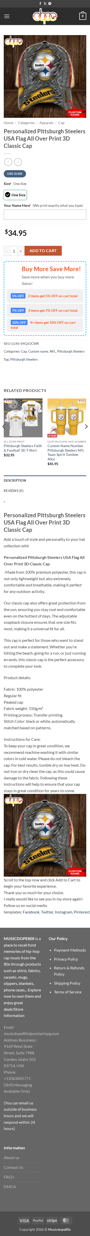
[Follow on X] (45, 4)
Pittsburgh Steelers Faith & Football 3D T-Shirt (23, 448)
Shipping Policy (67, 983)
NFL (53, 351)
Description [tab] (15, 480)
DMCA (10, 1186)
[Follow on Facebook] (40, 4)
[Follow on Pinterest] (49, 4)
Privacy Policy (66, 959)
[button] (7, 16)
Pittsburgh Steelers (71, 351)
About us (12, 1157)
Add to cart (43, 250)
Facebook (31, 911)
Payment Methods (70, 950)
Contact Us (13, 1167)
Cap (61, 123)
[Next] (86, 436)
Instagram (63, 911)
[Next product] (8, 162)
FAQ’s (9, 1176)
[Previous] (4, 436)
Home (8, 123)
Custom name (38, 351)
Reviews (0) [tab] (14, 491)
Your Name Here (17, 205)
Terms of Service (68, 991)
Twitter (47, 911)
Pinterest (82, 911)
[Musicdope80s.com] (45, 16)
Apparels (47, 123)
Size (8, 183)
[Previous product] (18, 162)
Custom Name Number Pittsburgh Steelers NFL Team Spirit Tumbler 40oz (66, 452)
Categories (26, 123)
